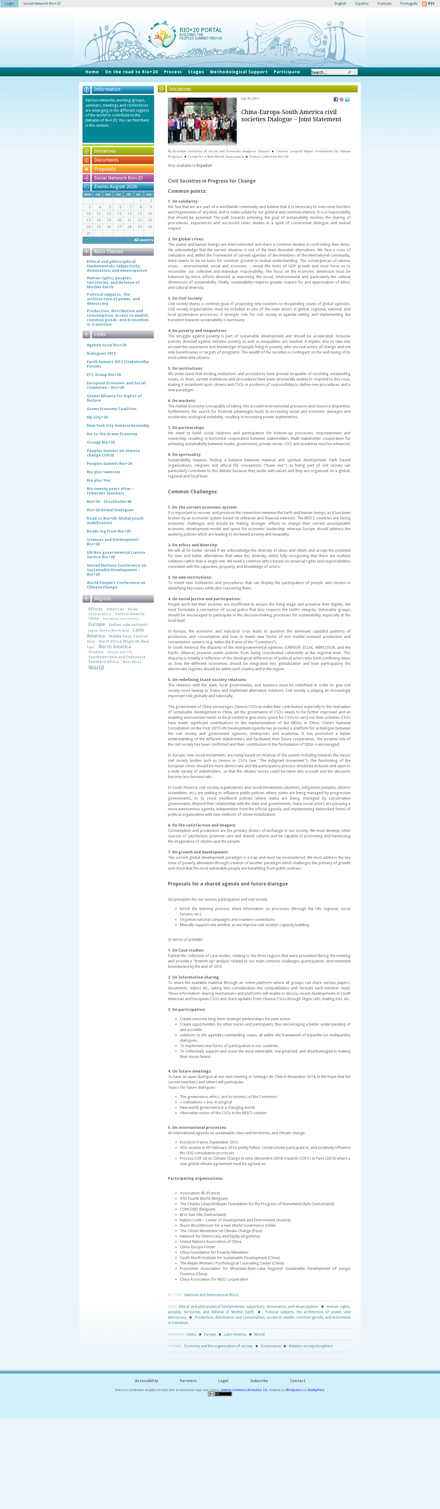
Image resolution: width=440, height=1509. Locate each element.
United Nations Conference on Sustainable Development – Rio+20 (116, 570)
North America (114, 647)
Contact (297, 1381)
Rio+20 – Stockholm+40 (109, 501)
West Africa (131, 662)
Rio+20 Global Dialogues (110, 510)
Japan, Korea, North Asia (108, 631)
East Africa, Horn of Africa (121, 618)
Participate (287, 71)
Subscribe (259, 1381)
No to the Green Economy (112, 434)
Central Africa (99, 614)
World (259, 1334)
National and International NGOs (211, 1295)
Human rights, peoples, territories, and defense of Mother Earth (113, 282)
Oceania (96, 652)
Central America (130, 614)
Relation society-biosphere (311, 1346)
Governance (271, 1346)
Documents (106, 160)
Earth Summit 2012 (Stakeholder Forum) (118, 364)
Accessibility (146, 1381)
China (191, 1334)
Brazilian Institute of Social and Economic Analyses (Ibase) (221, 151)
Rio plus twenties (104, 472)
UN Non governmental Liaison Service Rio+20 (116, 554)
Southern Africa (103, 662)
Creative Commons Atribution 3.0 (243, 1390)
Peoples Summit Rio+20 (109, 463)
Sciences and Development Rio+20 (113, 541)
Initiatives (105, 151)
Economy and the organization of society (218, 1346)
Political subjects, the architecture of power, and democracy (113, 299)
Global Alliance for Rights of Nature (114, 398)
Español (204, 165)
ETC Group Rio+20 (104, 374)
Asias (133, 609)
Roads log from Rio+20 (109, 531)
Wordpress (293, 1390)
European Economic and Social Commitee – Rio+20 (116, 385)
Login (9, 3)
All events (143, 240)
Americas (115, 609)
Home (92, 71)
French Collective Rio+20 (268, 156)
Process (173, 71)
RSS (431, 3)
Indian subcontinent (128, 625)
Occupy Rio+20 (101, 442)
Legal (223, 1381)
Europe (210, 1334)
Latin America (235, 1334)
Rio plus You (98, 480)
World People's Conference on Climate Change (116, 584)
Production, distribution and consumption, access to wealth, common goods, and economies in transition (118, 318)
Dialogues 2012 (101, 353)
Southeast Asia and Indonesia (116, 657)
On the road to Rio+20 (131, 71)
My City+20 (97, 417)
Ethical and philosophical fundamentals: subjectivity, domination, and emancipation (248, 1307)
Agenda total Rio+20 (106, 345)
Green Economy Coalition (111, 409)
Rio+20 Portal (201, 30)
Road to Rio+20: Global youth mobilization (115, 520)
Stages (196, 71)
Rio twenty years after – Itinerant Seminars (110, 490)
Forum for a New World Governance (216, 156)
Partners (188, 1381)
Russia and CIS (119, 652)
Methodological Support (239, 71)
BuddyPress (316, 1390)
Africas (95, 608)
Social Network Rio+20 (118, 178)
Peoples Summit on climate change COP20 (113, 452)
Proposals (105, 169)
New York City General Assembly (118, 425)
